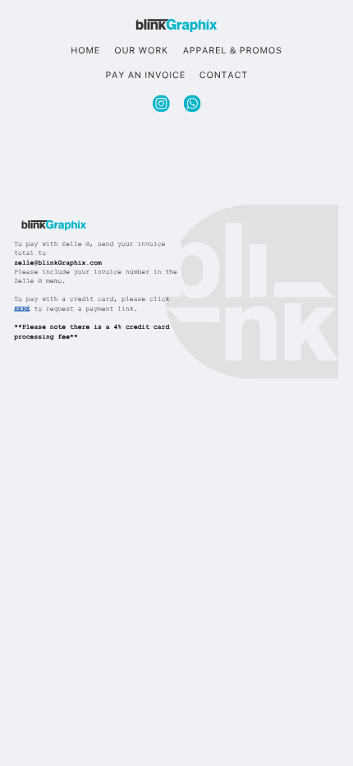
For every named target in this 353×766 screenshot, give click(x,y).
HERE (22, 310)
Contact (223, 75)
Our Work (141, 51)
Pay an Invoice (146, 75)
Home (86, 51)
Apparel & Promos (232, 51)
